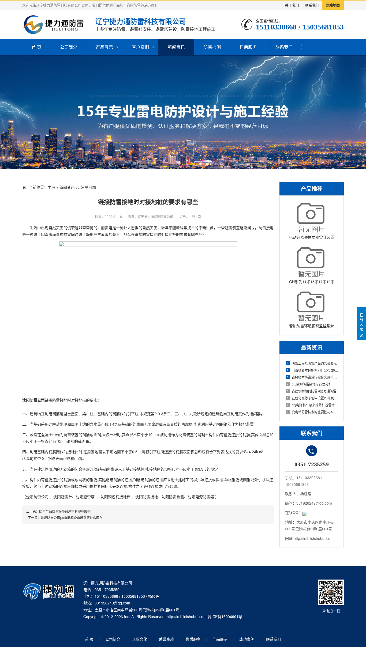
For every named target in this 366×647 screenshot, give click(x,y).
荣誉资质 (166, 639)
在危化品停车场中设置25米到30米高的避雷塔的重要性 (312, 398)
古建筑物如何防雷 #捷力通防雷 (311, 391)
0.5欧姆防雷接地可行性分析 (309, 384)
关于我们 (292, 4)
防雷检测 (212, 47)
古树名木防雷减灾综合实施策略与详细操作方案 (312, 377)
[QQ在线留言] (304, 512)
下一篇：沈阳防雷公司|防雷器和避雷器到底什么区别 (64, 517)
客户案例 (140, 47)
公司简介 (68, 47)
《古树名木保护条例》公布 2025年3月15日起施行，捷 (312, 370)
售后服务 (248, 47)
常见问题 (88, 187)
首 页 (36, 47)
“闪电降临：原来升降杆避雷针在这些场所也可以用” (312, 405)
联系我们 (312, 4)
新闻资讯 (176, 47)
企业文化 (139, 639)
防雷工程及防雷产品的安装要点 (312, 363)
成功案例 (246, 639)
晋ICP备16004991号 (225, 616)
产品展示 (104, 47)
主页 (51, 187)
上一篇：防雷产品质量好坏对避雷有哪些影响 (58, 511)
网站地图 (333, 4)
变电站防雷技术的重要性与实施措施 (312, 412)
